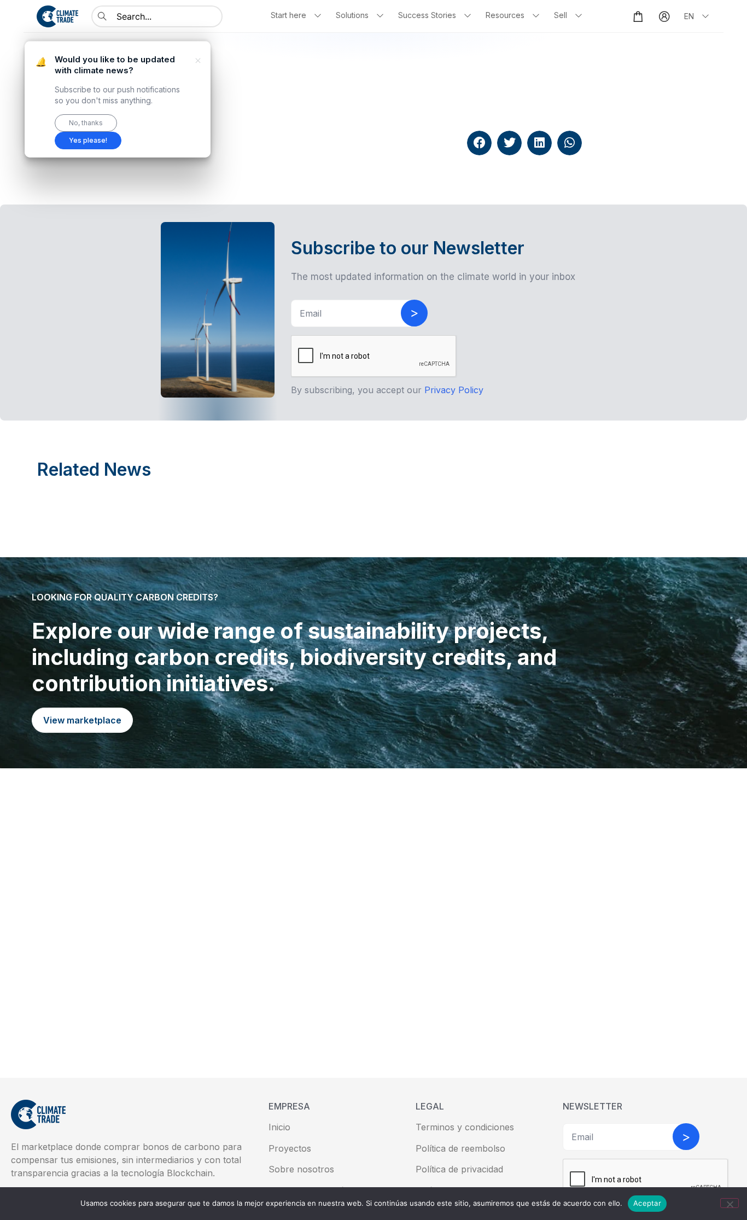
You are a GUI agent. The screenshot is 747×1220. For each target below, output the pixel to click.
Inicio (279, 1127)
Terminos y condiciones (465, 1127)
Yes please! (88, 140)
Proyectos (290, 1148)
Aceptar (647, 1203)
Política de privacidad (459, 1169)
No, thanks (86, 123)
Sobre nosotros (301, 1169)
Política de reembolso (460, 1148)
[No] (729, 1203)
